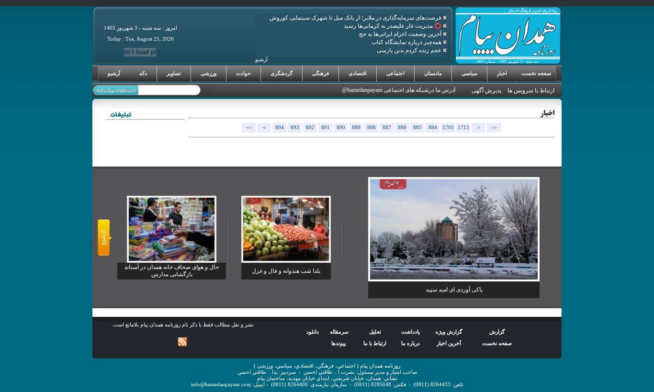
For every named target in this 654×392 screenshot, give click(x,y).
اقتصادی (358, 73)
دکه (143, 73)
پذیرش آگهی (486, 90)
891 (325, 127)
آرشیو (114, 73)
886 (402, 127)
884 (432, 127)
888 (371, 127)
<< (249, 127)
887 (387, 127)
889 (356, 127)
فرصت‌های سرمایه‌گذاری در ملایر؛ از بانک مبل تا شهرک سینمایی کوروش (356, 17)
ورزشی (208, 73)
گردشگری (282, 73)
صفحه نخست (536, 73)
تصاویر (174, 73)
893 (295, 127)
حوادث (243, 73)
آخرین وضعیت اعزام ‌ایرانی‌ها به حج (401, 34)
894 (279, 127)
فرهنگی (320, 73)
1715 (463, 127)
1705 (448, 127)
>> (494, 127)
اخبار (502, 73)
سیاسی (469, 73)
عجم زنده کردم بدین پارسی (410, 50)
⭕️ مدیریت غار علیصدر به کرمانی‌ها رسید (393, 25)
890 (341, 127)
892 (310, 127)
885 (417, 127)
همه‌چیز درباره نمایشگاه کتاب (407, 42)
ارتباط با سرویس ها (530, 90)
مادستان (433, 73)
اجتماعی (395, 73)
